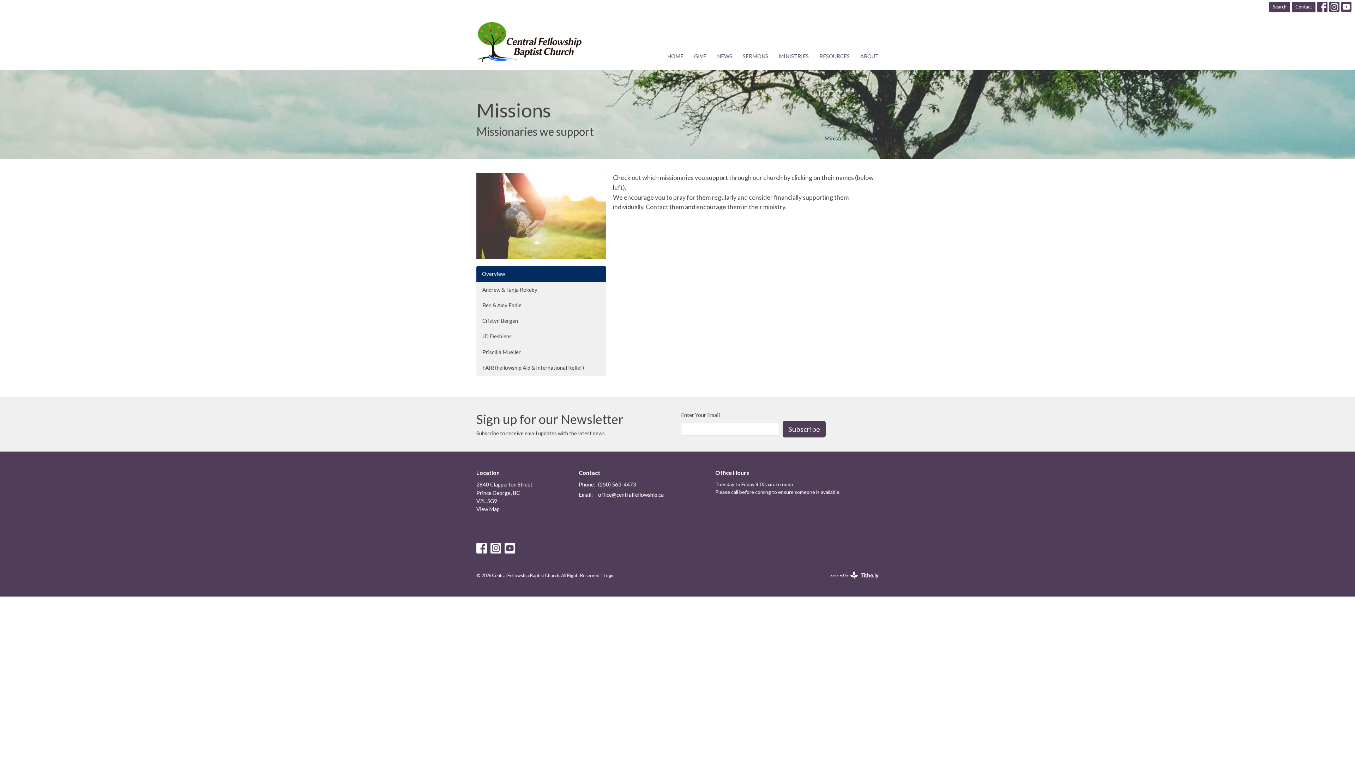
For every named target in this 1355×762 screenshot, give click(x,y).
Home (675, 56)
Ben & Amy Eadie (502, 305)
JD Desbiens (497, 336)
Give (700, 56)
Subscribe (804, 429)
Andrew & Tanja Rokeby (509, 289)
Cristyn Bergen (500, 321)
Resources (834, 56)
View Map (488, 509)
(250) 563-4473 (617, 484)
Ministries (794, 56)
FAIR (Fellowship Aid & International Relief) (533, 367)
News (724, 56)
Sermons (755, 56)
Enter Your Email (700, 415)
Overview (493, 274)
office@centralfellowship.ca (631, 494)
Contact (1303, 7)
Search (1280, 7)
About (869, 56)
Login (609, 575)
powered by (851, 581)
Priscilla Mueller (501, 352)
